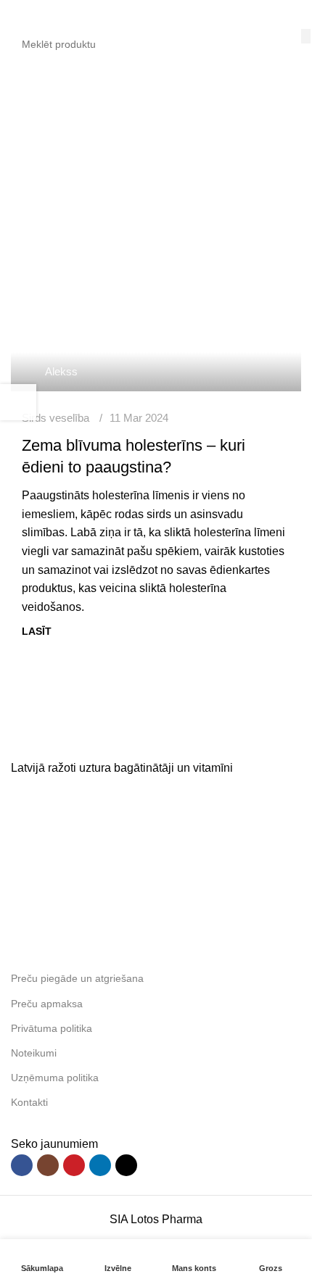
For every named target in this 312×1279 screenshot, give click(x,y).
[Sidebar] (18, 402)
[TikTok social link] (126, 1165)
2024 (97, 149)
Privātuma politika (51, 1028)
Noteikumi (34, 1053)
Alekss (61, 371)
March (141, 149)
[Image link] (120, 737)
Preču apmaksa (47, 1003)
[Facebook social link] (22, 1165)
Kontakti (29, 1102)
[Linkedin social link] (100, 1165)
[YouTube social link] (74, 1165)
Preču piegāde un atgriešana (77, 978)
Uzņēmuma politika (55, 1077)
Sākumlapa (40, 149)
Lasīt (37, 631)
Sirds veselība (55, 418)
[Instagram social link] (48, 1165)
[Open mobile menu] (17, 14)
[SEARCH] (306, 36)
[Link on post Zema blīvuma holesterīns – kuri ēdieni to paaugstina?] (156, 295)
